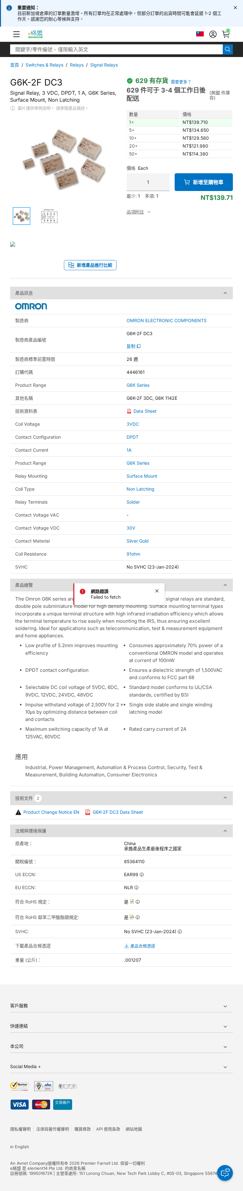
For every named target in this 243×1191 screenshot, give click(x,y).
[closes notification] (235, 7)
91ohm (133, 554)
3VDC (133, 424)
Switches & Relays (44, 64)
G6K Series (138, 385)
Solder (133, 502)
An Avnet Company (29, 1163)
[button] (16, 34)
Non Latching (140, 489)
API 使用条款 (108, 1128)
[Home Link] (41, 34)
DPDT (133, 437)
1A (129, 450)
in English (19, 1146)
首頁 (14, 64)
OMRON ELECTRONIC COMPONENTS (167, 320)
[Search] (228, 49)
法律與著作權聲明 (52, 1128)
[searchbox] (116, 49)
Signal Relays (104, 64)
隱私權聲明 (20, 1128)
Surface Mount (142, 476)
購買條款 (82, 1128)
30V (131, 528)
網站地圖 (134, 1128)
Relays (77, 64)
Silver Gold (138, 541)
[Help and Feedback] (225, 1173)
